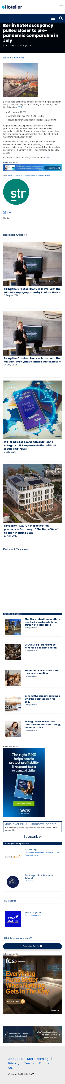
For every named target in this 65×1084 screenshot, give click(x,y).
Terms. (29, 1063)
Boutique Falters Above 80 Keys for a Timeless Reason (41, 646)
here (48, 157)
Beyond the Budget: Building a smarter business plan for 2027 (42, 698)
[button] (61, 7)
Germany (18, 175)
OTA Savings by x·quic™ (18, 938)
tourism (41, 175)
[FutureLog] (13, 856)
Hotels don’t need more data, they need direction (42, 672)
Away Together (33, 912)
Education (29, 881)
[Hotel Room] (32, 1013)
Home (6, 58)
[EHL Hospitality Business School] (13, 882)
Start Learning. (37, 1059)
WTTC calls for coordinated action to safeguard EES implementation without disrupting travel (30, 445)
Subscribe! (32, 836)
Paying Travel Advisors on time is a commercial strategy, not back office (43, 724)
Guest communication (33, 915)
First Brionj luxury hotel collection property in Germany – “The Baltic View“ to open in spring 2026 (31, 529)
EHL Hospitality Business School (39, 877)
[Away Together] (13, 919)
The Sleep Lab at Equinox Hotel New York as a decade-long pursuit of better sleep (42, 622)
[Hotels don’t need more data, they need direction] (13, 678)
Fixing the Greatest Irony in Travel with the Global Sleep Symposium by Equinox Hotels (32, 290)
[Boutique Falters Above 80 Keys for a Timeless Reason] (13, 652)
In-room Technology (52, 852)
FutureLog (31, 849)
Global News (18, 58)
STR (5, 45)
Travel (47, 175)
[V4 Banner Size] (32, 170)
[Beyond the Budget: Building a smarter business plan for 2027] (13, 704)
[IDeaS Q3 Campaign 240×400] (24, 816)
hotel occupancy (30, 175)
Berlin (10, 175)
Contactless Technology (34, 852)
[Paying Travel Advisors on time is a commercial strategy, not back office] (13, 729)
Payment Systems (32, 855)
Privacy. (14, 1063)
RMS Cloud (10, 900)
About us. (15, 1059)
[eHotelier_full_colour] (12, 7)
